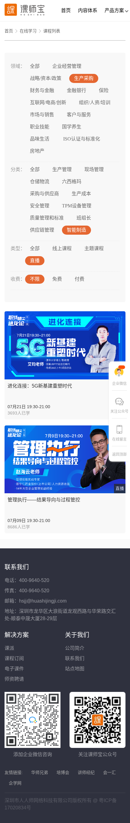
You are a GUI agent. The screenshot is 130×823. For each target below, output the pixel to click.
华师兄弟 (39, 772)
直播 (35, 260)
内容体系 (87, 10)
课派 (9, 648)
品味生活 (39, 138)
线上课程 (62, 248)
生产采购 (83, 78)
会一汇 (109, 772)
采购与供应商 (44, 193)
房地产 (37, 151)
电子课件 (14, 668)
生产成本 (81, 193)
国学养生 (71, 126)
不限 (35, 279)
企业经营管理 (66, 66)
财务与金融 (42, 90)
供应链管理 (42, 230)
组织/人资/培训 (94, 102)
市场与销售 (42, 114)
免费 (57, 279)
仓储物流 (39, 181)
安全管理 (39, 205)
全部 (35, 66)
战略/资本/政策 (45, 78)
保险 (104, 90)
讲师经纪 (86, 772)
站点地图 (74, 668)
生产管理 (62, 169)
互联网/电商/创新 (48, 102)
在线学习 (28, 30)
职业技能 (39, 126)
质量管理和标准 (47, 217)
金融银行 (76, 90)
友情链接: (14, 772)
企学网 (15, 783)
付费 (79, 279)
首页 (66, 10)
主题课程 (94, 248)
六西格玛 (71, 181)
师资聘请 (14, 679)
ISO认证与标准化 (81, 138)
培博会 (63, 772)
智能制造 (76, 230)
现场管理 (94, 169)
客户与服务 (79, 114)
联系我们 (74, 658)
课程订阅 (14, 658)
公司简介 (74, 648)
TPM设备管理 (76, 205)
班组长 (83, 217)
